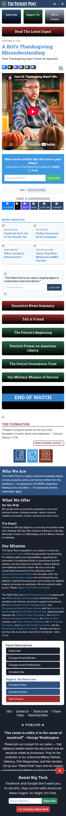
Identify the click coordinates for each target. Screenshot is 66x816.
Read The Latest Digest (33, 31)
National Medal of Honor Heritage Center (26, 604)
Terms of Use (40, 711)
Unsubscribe (16, 672)
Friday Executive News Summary (47, 235)
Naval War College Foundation (34, 625)
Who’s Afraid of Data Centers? (14, 255)
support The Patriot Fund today (33, 587)
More (18, 491)
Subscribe (11, 14)
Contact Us (22, 711)
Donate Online (17, 685)
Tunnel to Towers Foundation (30, 615)
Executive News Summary (33, 306)
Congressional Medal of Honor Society (21, 608)
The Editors (42, 229)
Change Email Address (22, 658)
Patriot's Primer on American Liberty (33, 348)
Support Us (33, 14)
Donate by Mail (18, 692)
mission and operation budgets (17, 577)
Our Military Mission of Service (33, 377)
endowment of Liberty (13, 553)
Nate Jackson (10, 229)
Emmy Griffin (10, 249)
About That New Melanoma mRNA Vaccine (47, 257)
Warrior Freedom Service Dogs (31, 611)
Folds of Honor (51, 618)
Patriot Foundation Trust (35, 594)
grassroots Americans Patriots (17, 574)
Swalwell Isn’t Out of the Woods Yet (16, 235)
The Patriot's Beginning (33, 332)
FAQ (9, 711)
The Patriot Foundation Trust (33, 364)
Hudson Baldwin (44, 249)
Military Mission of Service (19, 598)
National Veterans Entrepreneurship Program (30, 616)
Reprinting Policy (38, 715)
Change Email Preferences (25, 665)
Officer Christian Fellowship (30, 621)
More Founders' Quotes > (48, 443)
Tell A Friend (33, 319)
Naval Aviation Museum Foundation (20, 628)
